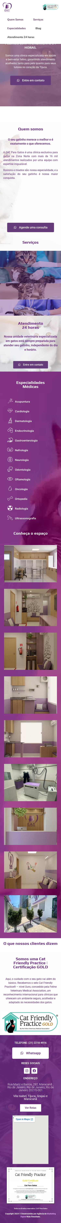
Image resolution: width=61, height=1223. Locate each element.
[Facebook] (34, 1071)
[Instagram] (27, 1071)
